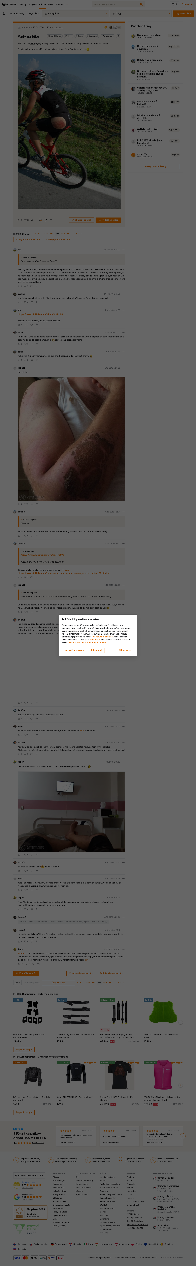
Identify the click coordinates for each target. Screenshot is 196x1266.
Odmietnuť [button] (96, 650)
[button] (95, 639)
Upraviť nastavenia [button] (74, 650)
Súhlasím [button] (125, 650)
